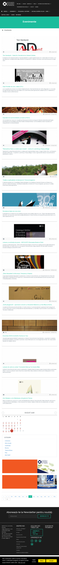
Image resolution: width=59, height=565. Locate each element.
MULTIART (7, 455)
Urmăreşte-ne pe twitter (36, 532)
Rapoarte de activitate (21, 537)
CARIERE (36, 6)
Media (34, 3)
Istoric (17, 539)
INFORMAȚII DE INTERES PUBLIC (44, 3)
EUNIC (47, 11)
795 (41, 496)
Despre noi (29, 3)
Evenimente (13, 11)
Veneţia (5, 11)
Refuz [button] (41, 560)
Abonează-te (44, 516)
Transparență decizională (22, 6)
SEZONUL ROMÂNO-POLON (38, 11)
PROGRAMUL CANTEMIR (23, 11)
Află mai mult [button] (21, 562)
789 (19, 496)
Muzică (7, 448)
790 (23, 496)
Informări (18, 14)
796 (45, 496)
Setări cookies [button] (34, 560)
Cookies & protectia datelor (22, 552)
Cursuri (24, 3)
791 (27, 496)
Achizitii (18, 544)
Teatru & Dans (8, 450)
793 (34, 496)
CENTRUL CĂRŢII (5, 14)
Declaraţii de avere (20, 541)
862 (55, 496)
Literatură (7, 440)
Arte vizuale (8, 443)
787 (12, 496)
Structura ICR (19, 534)
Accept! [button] (51, 560)
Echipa (17, 532)
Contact (32, 6)
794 (38, 496)
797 (49, 496)
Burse (13, 14)
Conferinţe (8, 445)
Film (6, 452)
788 (15, 496)
